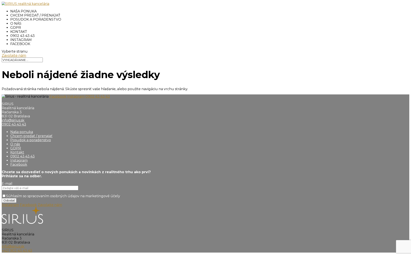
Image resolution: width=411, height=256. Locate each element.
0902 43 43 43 (22, 36)
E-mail (7, 184)
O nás (15, 23)
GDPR (15, 28)
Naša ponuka (23, 11)
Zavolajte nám (14, 55)
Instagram (21, 40)
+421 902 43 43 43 (17, 250)
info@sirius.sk (13, 120)
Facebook (20, 44)
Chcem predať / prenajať (35, 15)
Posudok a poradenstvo (35, 19)
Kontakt (18, 32)
